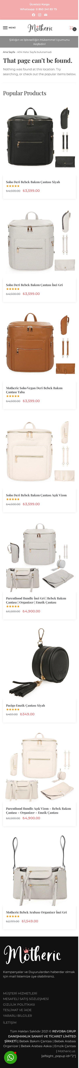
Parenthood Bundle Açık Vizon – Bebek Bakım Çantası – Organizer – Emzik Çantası (38, 810)
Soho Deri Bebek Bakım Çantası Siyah (33, 182)
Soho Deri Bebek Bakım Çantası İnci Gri (34, 285)
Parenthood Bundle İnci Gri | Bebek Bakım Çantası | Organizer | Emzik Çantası (36, 600)
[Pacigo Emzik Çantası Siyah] (39, 663)
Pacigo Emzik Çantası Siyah (25, 705)
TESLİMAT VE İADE (17, 1010)
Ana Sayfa (9, 51)
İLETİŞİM (9, 1022)
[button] (10, 1057)
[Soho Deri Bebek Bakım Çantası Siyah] (39, 139)
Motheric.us (66, 1051)
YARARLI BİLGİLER (17, 1016)
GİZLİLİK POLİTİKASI (19, 1004)
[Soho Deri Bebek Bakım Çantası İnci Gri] (39, 242)
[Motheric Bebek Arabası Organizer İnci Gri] (39, 869)
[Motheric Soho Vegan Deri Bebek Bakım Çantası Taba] (39, 345)
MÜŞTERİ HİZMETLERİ (20, 993)
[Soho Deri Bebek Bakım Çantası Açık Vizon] (39, 452)
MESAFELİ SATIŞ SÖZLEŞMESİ (26, 999)
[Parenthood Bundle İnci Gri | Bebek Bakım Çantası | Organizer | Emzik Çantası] (39, 555)
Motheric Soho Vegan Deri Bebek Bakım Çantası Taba (34, 390)
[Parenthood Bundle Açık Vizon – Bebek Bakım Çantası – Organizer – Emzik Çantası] (39, 766)
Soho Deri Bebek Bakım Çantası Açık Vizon (36, 495)
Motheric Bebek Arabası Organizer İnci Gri (36, 912)
